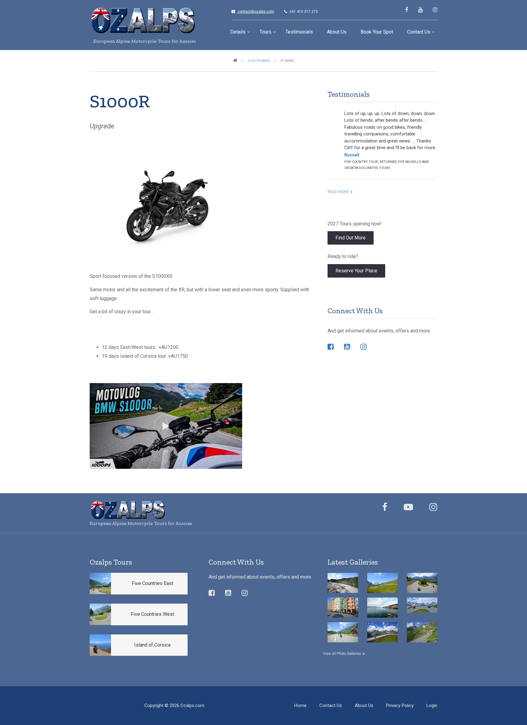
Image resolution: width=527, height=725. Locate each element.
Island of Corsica (152, 645)
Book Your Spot (376, 32)
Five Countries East (152, 583)
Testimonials (299, 32)
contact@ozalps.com (254, 11)
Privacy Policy (400, 705)
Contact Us (421, 34)
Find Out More (350, 238)
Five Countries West (152, 614)
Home (300, 705)
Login (431, 705)
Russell (351, 155)
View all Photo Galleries (342, 653)
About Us (336, 32)
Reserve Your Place (356, 271)
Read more (338, 191)
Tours (268, 34)
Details (240, 34)
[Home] (143, 20)
